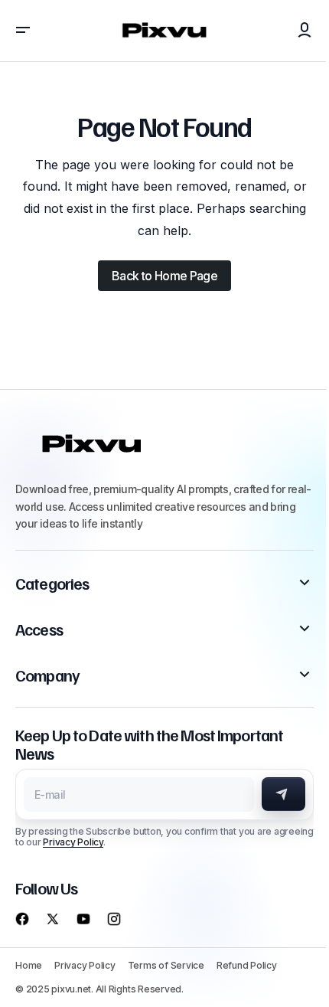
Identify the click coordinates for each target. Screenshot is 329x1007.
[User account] (304, 30)
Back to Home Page (164, 275)
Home (28, 965)
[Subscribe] (283, 794)
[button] (23, 30)
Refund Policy (247, 965)
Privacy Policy (73, 842)
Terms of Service (166, 965)
